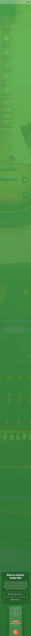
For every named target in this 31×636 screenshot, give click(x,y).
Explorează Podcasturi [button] (16, 594)
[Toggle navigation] (28, 2)
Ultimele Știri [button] (16, 599)
